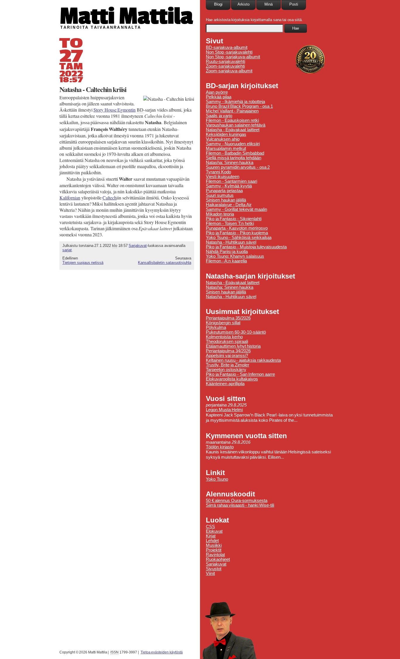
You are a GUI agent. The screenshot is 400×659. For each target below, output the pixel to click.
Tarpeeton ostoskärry (226, 369)
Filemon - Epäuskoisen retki (232, 120)
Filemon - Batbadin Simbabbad (235, 153)
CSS (210, 526)
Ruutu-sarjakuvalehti (225, 61)
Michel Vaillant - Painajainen (232, 111)
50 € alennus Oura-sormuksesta (236, 500)
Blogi (218, 4)
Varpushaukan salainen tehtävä (235, 125)
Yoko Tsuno (217, 479)
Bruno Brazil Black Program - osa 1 (239, 106)
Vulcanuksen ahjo (223, 139)
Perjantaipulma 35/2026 (228, 318)
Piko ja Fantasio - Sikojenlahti (233, 218)
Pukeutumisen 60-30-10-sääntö (236, 332)
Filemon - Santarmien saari (231, 181)
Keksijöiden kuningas (226, 134)
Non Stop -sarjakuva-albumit (233, 56)
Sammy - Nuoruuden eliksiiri (233, 143)
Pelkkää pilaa (218, 97)
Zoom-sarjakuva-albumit (229, 71)
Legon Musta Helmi (224, 409)
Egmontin (114, 110)
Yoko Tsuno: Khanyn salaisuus (235, 256)
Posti (293, 4)
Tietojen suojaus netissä (82, 262)
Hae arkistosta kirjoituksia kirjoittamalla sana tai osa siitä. (254, 20)
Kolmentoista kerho (224, 336)
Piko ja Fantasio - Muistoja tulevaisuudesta (246, 247)
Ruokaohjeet (218, 559)
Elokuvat (214, 531)
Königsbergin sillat (223, 322)
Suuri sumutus (220, 195)
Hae (295, 28)
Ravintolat (215, 554)
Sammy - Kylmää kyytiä (229, 186)
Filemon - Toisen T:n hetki (230, 223)
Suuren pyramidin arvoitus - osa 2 (238, 167)
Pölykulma (216, 327)
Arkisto (243, 4)
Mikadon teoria (220, 214)
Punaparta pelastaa (224, 190)
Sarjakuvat (138, 245)
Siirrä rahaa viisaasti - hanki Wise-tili (240, 505)
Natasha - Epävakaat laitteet (232, 129)
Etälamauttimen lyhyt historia (233, 346)
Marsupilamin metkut (226, 148)
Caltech (109, 197)
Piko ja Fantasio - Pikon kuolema (237, 233)
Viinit (210, 573)
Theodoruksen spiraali (227, 341)
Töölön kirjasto (220, 447)
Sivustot (213, 568)
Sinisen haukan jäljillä (226, 200)
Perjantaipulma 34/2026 (228, 351)
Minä (268, 4)
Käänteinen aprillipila (225, 383)
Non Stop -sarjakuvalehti (229, 52)
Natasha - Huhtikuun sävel (231, 242)
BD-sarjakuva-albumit (226, 47)
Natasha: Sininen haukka (229, 162)
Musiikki (214, 545)
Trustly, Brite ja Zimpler (227, 365)
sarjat (67, 250)
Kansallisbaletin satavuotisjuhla (164, 262)
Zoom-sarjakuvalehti (225, 66)
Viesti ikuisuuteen (222, 176)
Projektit (213, 550)
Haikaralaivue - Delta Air (229, 204)
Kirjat (211, 536)
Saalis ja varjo (219, 115)
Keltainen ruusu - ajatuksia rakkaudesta (243, 360)
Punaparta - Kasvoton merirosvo (237, 228)
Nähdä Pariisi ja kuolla (227, 251)
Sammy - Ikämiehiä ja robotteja (235, 101)
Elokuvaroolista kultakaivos (232, 379)
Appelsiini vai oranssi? (227, 355)
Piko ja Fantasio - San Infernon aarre (240, 374)
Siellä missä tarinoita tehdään (233, 158)
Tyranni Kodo (218, 172)
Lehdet (212, 540)
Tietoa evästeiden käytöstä (162, 652)
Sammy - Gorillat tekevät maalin (236, 209)
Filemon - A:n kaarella (226, 261)
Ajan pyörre (217, 92)
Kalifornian (69, 197)
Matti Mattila (126, 15)
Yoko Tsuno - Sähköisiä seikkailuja (238, 237)
